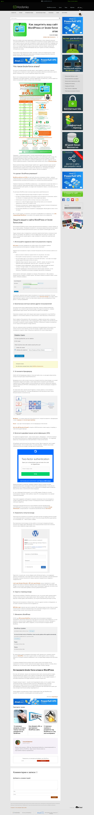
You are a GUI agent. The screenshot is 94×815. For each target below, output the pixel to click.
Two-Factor (48, 508)
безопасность (53, 37)
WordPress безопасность (38, 366)
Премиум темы (29, 12)
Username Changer (44, 296)
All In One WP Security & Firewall (20, 427)
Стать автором (18, 807)
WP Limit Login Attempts (34, 583)
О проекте (13, 807)
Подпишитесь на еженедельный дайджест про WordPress (36, 758)
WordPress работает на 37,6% (20, 177)
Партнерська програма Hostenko (72, 91)
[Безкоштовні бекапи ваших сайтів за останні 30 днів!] (72, 150)
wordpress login (46, 37)
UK (3, 1)
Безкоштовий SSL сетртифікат (72, 78)
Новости (13, 12)
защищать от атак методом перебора (26, 419)
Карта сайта (24, 807)
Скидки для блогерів (69, 86)
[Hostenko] (21, 7)
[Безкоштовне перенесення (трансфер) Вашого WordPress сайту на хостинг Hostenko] (72, 71)
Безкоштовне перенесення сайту (72, 81)
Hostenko (64, 12)
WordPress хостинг (51, 7)
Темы (66, 7)
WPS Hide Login (17, 607)
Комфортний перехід (70, 83)
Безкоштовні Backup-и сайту (71, 76)
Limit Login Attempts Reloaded (20, 583)
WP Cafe (80, 7)
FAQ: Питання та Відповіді (71, 88)
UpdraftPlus (20, 655)
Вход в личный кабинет (73, 1)
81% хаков (15, 245)
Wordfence (15, 418)
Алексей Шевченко (27, 741)
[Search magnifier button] (60, 18)
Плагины (51, 12)
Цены (60, 7)
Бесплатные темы (41, 12)
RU (1, 1)
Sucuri (14, 423)
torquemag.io (55, 696)
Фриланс (72, 7)
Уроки (20, 12)
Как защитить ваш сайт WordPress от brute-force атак (43, 28)
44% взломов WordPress (24, 618)
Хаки (57, 12)
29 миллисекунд (52, 161)
